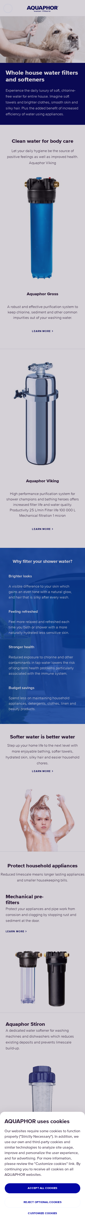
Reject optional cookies (42, 1202)
